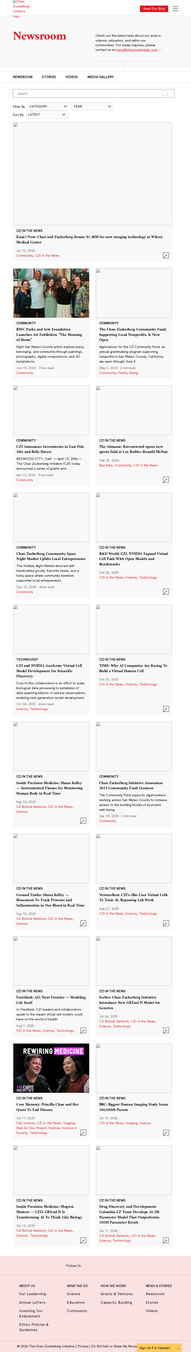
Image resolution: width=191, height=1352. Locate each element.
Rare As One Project (31, 1128)
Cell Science (25, 1123)
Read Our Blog (154, 9)
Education (76, 1302)
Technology (148, 577)
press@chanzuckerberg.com (136, 50)
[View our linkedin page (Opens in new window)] (108, 1265)
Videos (71, 77)
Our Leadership (33, 1294)
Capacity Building (116, 1302)
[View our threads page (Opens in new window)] (101, 1265)
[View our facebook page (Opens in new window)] (86, 1265)
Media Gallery (100, 77)
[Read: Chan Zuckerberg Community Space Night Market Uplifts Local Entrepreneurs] (51, 545)
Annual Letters (32, 1302)
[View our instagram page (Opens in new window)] (93, 1265)
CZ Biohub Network (31, 807)
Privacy (83, 1346)
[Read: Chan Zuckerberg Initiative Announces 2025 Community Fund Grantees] (134, 774)
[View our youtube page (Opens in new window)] (122, 1265)
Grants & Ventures (117, 1294)
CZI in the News (47, 255)
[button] (48, 106)
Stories (49, 77)
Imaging (69, 1123)
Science (131, 577)
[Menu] (175, 9)
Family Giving (128, 373)
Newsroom (22, 77)
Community (24, 255)
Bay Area (106, 465)
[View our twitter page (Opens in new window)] (115, 1265)
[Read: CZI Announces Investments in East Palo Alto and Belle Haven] (51, 436)
